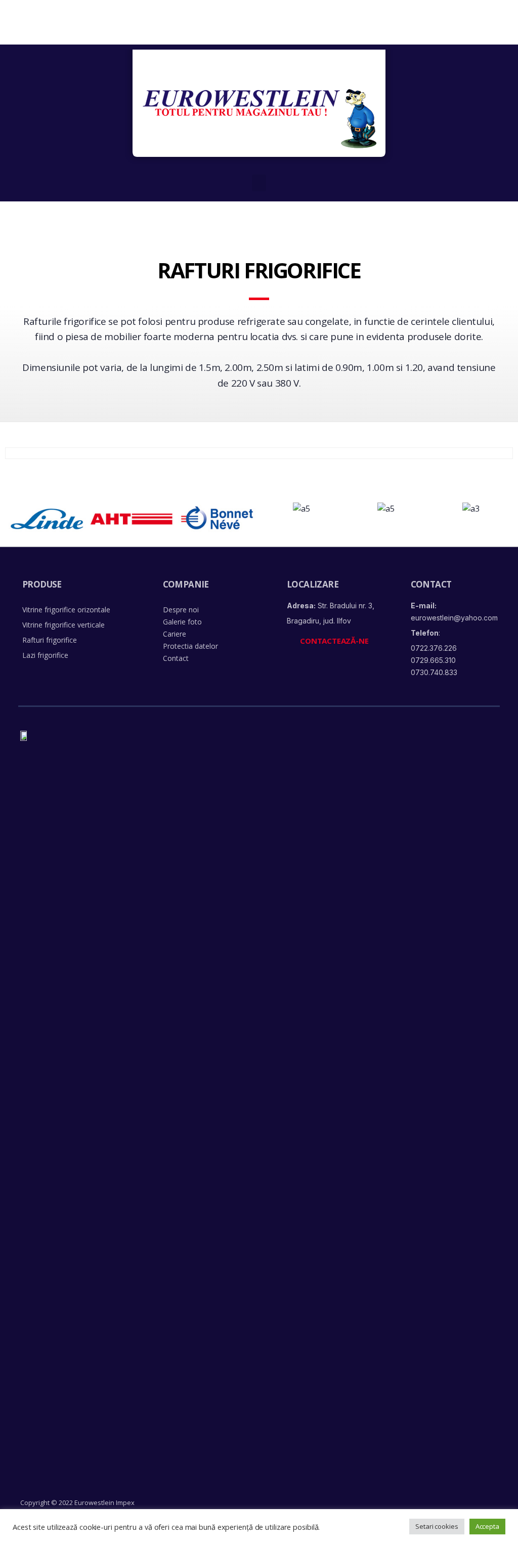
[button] (259, 183)
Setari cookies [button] (436, 1526)
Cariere (174, 634)
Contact (176, 658)
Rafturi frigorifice (49, 640)
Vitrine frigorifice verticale (63, 625)
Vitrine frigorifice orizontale (66, 609)
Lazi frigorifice (45, 655)
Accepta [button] (487, 1526)
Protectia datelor (190, 646)
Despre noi (181, 609)
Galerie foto (182, 622)
